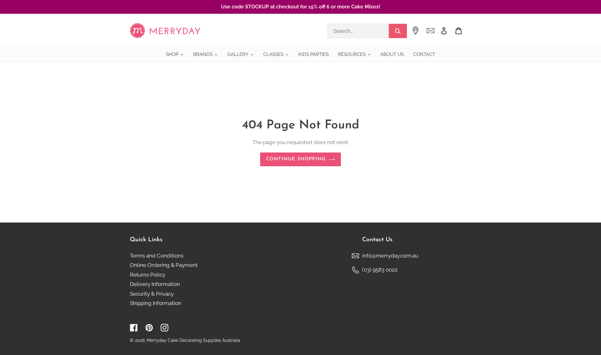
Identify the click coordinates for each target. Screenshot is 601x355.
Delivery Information (155, 284)
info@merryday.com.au (390, 255)
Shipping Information (155, 303)
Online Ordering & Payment (164, 265)
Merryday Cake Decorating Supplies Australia (193, 340)
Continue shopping (296, 159)
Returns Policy (147, 275)
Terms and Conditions (156, 255)
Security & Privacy (152, 294)
